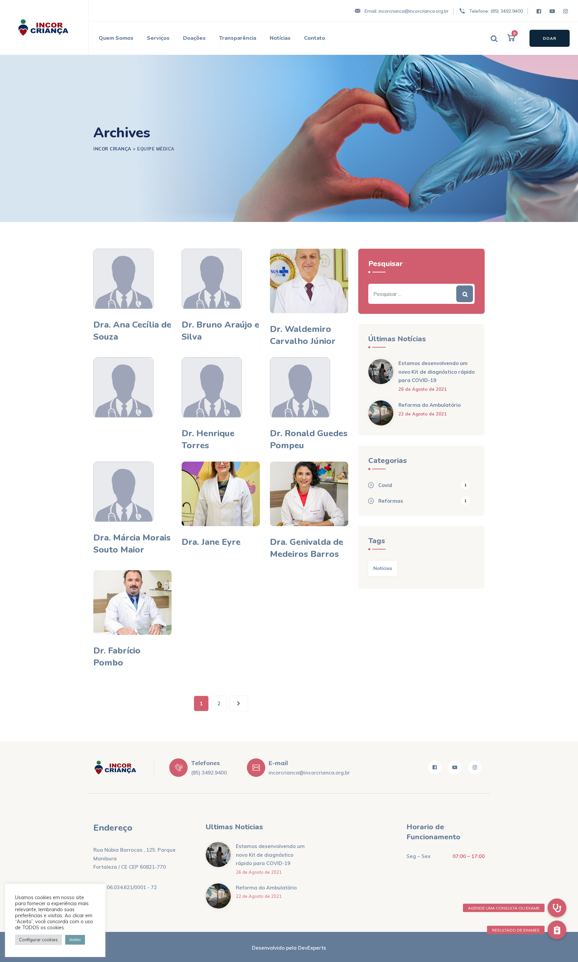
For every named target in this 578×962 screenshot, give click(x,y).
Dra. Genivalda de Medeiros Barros (306, 548)
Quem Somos (116, 38)
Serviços (158, 38)
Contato (314, 38)
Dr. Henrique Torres (208, 439)
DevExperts (312, 948)
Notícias (280, 38)
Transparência (237, 38)
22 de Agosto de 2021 (422, 413)
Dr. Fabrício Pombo (116, 657)
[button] (557, 930)
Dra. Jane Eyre (211, 542)
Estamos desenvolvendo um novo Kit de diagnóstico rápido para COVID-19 (436, 371)
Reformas (390, 501)
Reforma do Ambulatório (429, 405)
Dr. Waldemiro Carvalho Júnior (302, 335)
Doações (194, 38)
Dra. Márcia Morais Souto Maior (132, 544)
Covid (385, 485)
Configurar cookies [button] (38, 939)
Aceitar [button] (75, 939)
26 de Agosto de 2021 (422, 389)
